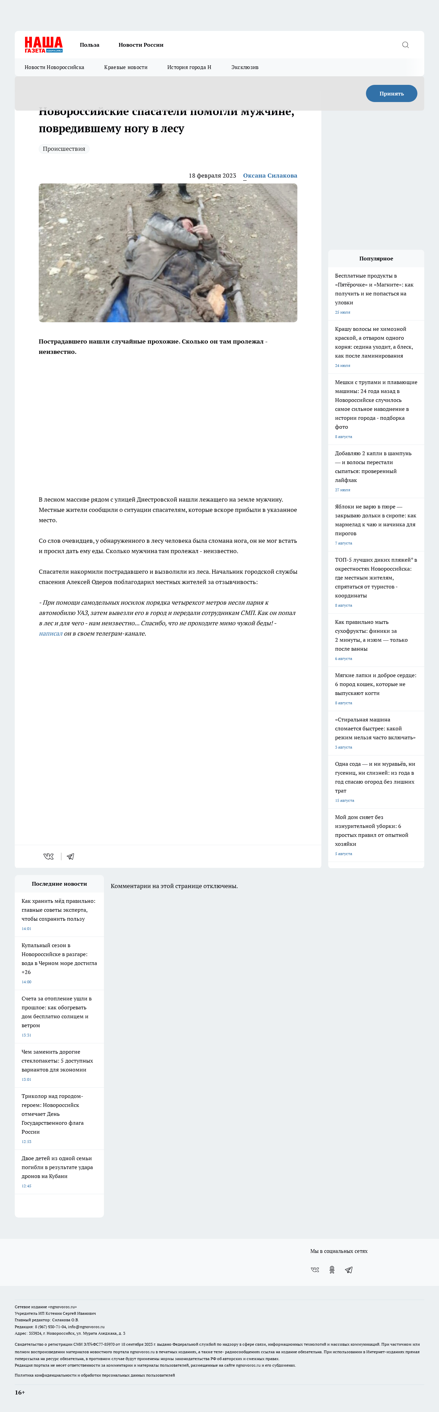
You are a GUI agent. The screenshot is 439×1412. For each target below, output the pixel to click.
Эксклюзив (245, 67)
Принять (392, 93)
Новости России (141, 44)
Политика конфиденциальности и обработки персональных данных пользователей (95, 1375)
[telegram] (73, 856)
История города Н (189, 67)
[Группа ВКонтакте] (314, 1270)
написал (50, 633)
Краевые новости (125, 67)
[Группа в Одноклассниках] (332, 1270)
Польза (89, 44)
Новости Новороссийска (54, 67)
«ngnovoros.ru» (62, 1306)
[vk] (49, 856)
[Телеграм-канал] (349, 1270)
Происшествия (64, 149)
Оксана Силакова (270, 175)
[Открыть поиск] (405, 45)
